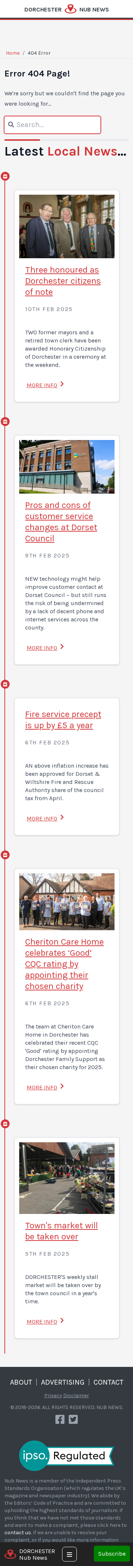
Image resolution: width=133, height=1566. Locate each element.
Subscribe (112, 1553)
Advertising (63, 1382)
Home (13, 53)
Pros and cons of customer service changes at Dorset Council (61, 521)
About (21, 1382)
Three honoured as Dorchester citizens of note (63, 281)
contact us (17, 1532)
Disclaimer (76, 1395)
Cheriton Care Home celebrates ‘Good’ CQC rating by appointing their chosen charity (64, 963)
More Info (42, 385)
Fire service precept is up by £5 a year (63, 719)
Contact (108, 1382)
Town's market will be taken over (61, 1231)
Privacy (53, 1395)
